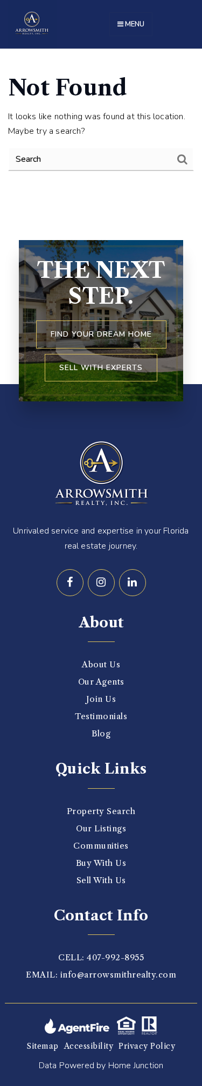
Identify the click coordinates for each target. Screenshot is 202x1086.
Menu (133, 24)
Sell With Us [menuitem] (101, 880)
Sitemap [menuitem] (43, 1046)
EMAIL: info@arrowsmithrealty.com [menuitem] (101, 974)
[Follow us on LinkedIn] (132, 582)
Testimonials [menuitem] (101, 716)
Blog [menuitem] (101, 733)
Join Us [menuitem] (101, 699)
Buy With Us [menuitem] (101, 863)
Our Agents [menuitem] (101, 682)
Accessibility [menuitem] (89, 1046)
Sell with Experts (101, 368)
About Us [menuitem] (101, 664)
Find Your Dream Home (101, 334)
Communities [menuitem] (101, 846)
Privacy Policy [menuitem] (147, 1046)
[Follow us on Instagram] (101, 582)
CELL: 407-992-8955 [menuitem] (101, 957)
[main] (101, 123)
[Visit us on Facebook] (70, 582)
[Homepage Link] (32, 24)
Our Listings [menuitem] (101, 828)
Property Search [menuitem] (101, 811)
